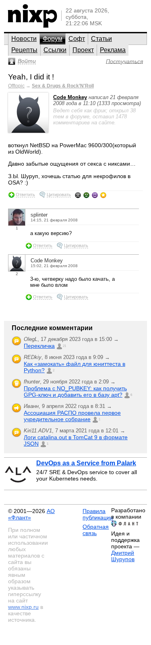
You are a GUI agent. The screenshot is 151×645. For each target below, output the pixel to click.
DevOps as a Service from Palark (86, 463)
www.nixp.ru (23, 607)
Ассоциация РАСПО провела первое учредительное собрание (72, 416)
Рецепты (24, 50)
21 (64, 346)
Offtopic (16, 85)
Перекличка (39, 346)
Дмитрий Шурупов (122, 556)
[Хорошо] (95, 195)
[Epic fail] (78, 195)
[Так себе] (86, 195)
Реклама (113, 50)
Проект (83, 50)
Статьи (101, 38)
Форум (52, 38)
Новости (24, 38)
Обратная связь (96, 529)
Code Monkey (70, 97)
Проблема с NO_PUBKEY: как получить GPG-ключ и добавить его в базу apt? (75, 391)
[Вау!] (103, 195)
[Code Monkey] (28, 131)
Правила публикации (98, 514)
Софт (76, 38)
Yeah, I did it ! (31, 77)
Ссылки (54, 50)
